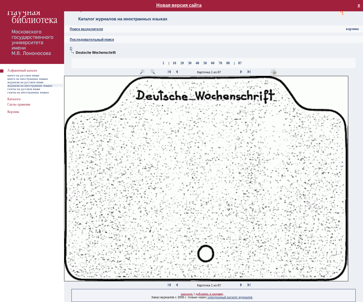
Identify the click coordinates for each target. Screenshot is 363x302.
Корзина (13, 112)
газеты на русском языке (23, 89)
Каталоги (13, 99)
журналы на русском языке (25, 82)
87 (240, 63)
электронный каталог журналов (229, 297)
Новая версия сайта (179, 5)
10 (174, 63)
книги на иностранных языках (27, 78)
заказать (187, 293)
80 (228, 63)
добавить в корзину (209, 293)
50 (205, 63)
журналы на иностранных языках (29, 85)
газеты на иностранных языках (28, 92)
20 (182, 63)
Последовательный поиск (92, 40)
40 (197, 63)
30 (189, 63)
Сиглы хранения (18, 104)
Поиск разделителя (86, 29)
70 (220, 63)
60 (212, 63)
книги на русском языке (23, 75)
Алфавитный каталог (22, 70)
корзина (352, 29)
